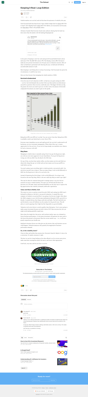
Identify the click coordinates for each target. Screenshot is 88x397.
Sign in (84, 2)
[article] (44, 344)
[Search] (69, 2)
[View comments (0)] (33, 364)
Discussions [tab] (30, 337)
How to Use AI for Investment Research (32, 341)
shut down (26, 28)
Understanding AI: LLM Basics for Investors (33, 359)
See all (23, 368)
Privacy (43, 387)
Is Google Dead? (25, 350)
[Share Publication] (72, 2)
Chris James (26, 311)
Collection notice (52, 387)
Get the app (50, 391)
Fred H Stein (26, 318)
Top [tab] (22, 337)
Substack (38, 394)
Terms (47, 387)
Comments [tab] (23, 299)
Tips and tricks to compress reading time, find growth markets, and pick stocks (38, 343)
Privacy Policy (53, 281)
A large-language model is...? (27, 361)
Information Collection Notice (43, 281)
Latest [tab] (25, 337)
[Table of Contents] (1, 198)
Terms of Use (50, 279)
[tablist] (26, 299)
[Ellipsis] (67, 311)
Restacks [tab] (29, 299)
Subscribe (77, 2)
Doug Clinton (28, 344)
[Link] (19, 78)
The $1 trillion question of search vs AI (29, 352)
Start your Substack (40, 391)
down (59, 24)
